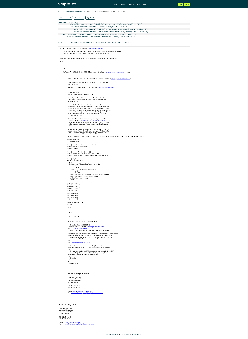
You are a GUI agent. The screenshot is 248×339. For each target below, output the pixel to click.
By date (90, 17)
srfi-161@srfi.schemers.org (75, 11)
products (123, 4)
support (131, 4)
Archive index (65, 17)
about (144, 4)
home (115, 4)
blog (138, 4)
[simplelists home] (67, 4)
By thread (79, 17)
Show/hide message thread (68, 22)
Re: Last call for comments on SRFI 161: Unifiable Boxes (87, 24)
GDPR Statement (137, 334)
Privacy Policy (125, 334)
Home (60, 11)
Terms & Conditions (112, 334)
